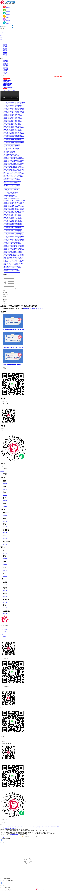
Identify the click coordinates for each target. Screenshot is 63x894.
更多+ (4, 73)
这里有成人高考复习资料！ (58, 76)
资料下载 (5, 483)
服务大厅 (5, 55)
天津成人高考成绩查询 (56, 827)
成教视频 (2, 30)
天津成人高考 (3, 827)
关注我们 (2, 405)
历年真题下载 (26, 308)
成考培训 (5, 49)
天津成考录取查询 (7, 84)
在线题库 (2, 37)
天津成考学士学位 (46, 827)
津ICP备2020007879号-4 (15, 834)
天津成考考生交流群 (7, 87)
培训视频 (13, 90)
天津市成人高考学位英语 (5, 828)
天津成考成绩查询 (7, 81)
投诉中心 (2, 837)
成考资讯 (5, 45)
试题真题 (5, 53)
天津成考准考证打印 (7, 80)
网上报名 (5, 54)
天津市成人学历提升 (36, 827)
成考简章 (5, 48)
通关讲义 (2, 32)
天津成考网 (2, 90)
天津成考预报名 (6, 78)
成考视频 (8, 90)
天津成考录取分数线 (7, 83)
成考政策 (5, 46)
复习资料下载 (32, 308)
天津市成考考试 (28, 827)
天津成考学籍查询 (7, 85)
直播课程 (2, 35)
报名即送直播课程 (39, 308)
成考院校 (5, 50)
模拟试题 (2, 39)
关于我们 (9, 827)
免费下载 (2, 42)
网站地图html (21, 827)
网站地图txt (14, 827)
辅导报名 (5, 79)
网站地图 (14, 828)
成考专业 (5, 52)
